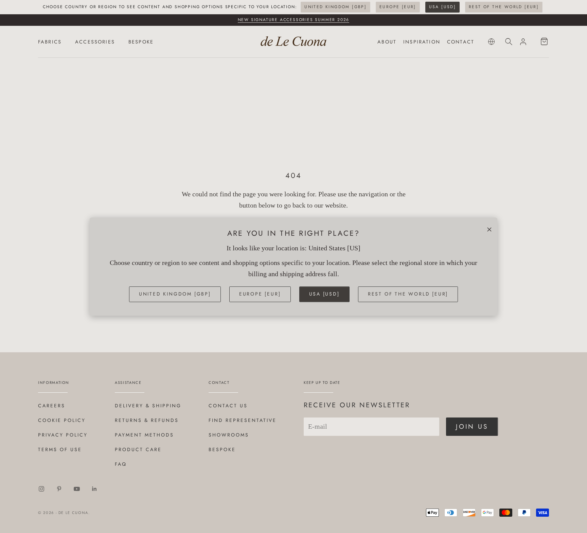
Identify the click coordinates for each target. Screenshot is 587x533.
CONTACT (460, 41)
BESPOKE (141, 41)
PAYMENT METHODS (144, 434)
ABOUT (386, 41)
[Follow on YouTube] (76, 488)
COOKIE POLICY (62, 420)
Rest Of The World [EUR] (504, 7)
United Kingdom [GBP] (335, 7)
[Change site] (491, 41)
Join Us (472, 426)
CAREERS (51, 405)
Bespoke (222, 449)
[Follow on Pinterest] (59, 488)
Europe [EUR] (397, 7)
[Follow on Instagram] (41, 488)
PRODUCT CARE (138, 449)
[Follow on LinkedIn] (94, 488)
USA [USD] (442, 7)
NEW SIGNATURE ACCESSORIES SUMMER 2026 (294, 20)
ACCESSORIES (95, 41)
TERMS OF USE (60, 449)
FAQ (121, 464)
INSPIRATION (421, 41)
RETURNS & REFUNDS (147, 420)
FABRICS (49, 41)
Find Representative (243, 420)
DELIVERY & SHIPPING (148, 405)
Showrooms (229, 434)
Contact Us (228, 405)
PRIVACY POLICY (63, 434)
